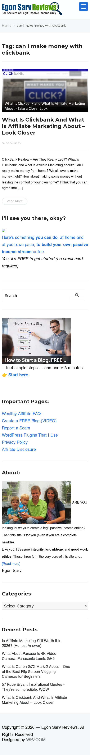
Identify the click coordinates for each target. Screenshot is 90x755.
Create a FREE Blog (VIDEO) (29, 420)
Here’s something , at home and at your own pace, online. (45, 244)
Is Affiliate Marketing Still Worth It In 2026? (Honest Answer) (31, 643)
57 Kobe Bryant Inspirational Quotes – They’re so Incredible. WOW (33, 686)
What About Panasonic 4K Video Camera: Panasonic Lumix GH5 (29, 655)
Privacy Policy (15, 442)
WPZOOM (36, 739)
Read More (14, 201)
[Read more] (11, 563)
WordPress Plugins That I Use (30, 435)
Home (6, 25)
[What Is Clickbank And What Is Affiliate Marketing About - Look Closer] (45, 90)
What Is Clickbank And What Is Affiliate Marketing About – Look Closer (43, 126)
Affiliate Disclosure (19, 449)
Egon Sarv (13, 143)
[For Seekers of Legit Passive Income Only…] (32, 9)
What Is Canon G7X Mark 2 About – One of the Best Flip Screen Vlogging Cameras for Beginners (36, 671)
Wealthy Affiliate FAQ (21, 413)
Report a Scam (16, 428)
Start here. (18, 375)
